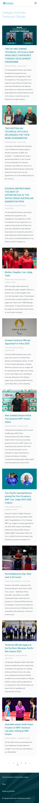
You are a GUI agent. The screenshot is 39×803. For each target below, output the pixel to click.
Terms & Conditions (8, 777)
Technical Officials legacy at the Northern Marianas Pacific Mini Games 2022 (19, 648)
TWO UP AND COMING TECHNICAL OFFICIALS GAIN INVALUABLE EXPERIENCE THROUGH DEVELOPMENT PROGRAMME (19, 55)
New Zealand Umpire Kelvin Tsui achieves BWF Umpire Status (18, 418)
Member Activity (10, 655)
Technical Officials (10, 66)
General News (9, 205)
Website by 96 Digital (8, 791)
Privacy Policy (19, 777)
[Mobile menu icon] (35, 3)
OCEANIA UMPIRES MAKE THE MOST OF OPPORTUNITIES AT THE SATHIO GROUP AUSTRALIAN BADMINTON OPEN (19, 195)
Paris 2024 (8, 347)
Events (7, 507)
